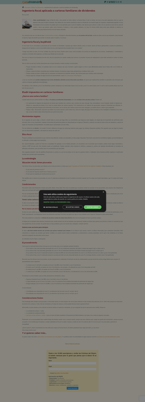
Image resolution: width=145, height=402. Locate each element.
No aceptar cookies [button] (72, 207)
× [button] (103, 192)
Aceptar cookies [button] (92, 207)
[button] (72, 202)
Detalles (85, 199)
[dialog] (72, 201)
